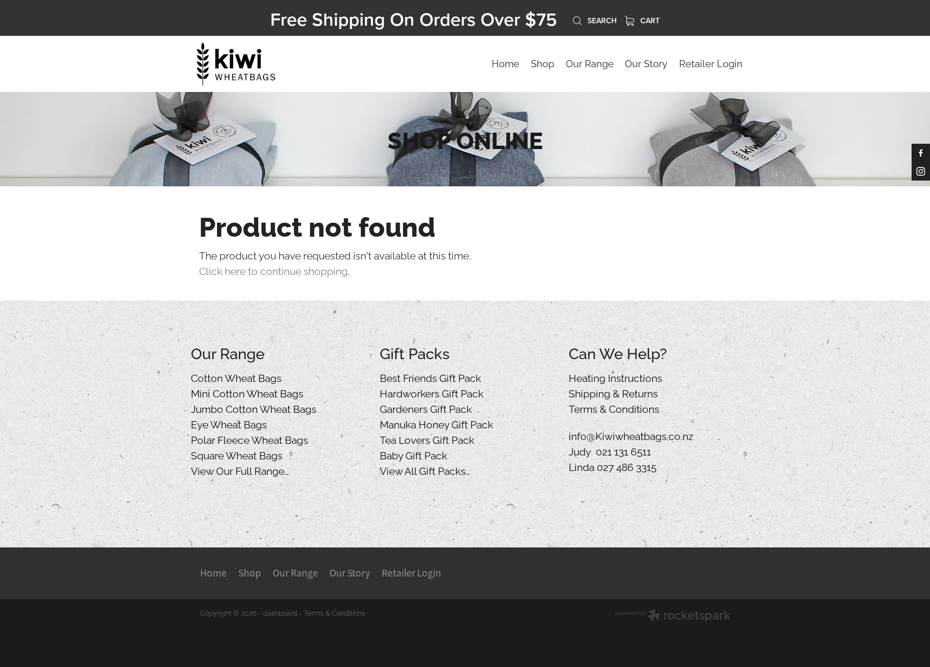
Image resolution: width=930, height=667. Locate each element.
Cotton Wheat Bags (236, 377)
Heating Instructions (615, 377)
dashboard (280, 612)
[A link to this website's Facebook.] (921, 153)
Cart (649, 20)
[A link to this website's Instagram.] (921, 171)
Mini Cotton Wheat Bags (247, 392)
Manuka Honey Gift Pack (436, 423)
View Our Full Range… (240, 470)
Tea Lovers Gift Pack (427, 439)
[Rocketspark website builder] (672, 616)
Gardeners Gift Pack (426, 408)
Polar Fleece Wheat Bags (249, 439)
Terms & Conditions (614, 408)
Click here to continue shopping (273, 270)
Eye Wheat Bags (229, 423)
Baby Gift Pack (413, 454)
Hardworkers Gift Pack (431, 392)
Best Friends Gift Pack (430, 377)
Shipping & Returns (613, 392)
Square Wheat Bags (236, 454)
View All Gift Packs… (425, 470)
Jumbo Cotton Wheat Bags (253, 408)
